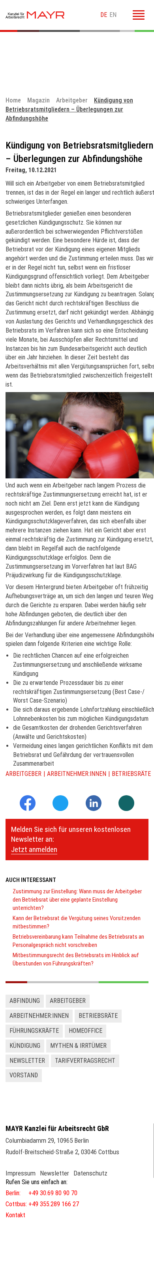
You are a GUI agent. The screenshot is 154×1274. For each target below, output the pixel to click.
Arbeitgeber (23, 773)
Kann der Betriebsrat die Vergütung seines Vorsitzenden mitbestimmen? (77, 922)
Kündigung (24, 1045)
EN (112, 15)
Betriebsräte (131, 773)
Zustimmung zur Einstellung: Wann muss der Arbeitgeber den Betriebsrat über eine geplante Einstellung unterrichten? (77, 900)
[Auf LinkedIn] (93, 809)
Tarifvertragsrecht (85, 1060)
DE (103, 15)
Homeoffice (85, 1030)
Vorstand (23, 1075)
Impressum (21, 1173)
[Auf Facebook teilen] (28, 809)
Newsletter (27, 1060)
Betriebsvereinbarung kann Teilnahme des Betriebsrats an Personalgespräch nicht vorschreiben (78, 941)
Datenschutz (90, 1173)
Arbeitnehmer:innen (76, 773)
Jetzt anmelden (34, 849)
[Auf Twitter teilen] (60, 803)
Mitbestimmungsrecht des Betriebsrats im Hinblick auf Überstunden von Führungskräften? (76, 959)
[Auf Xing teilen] (126, 803)
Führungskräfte (34, 1030)
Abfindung (24, 1000)
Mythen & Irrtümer (78, 1045)
